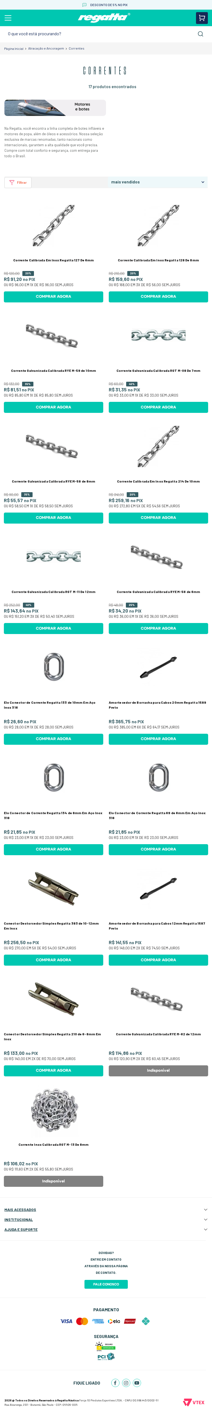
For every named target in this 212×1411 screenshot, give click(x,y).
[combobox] (106, 33)
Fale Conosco (106, 1284)
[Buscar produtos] (200, 34)
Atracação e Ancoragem (46, 48)
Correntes (76, 48)
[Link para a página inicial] (13, 48)
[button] (18, 182)
